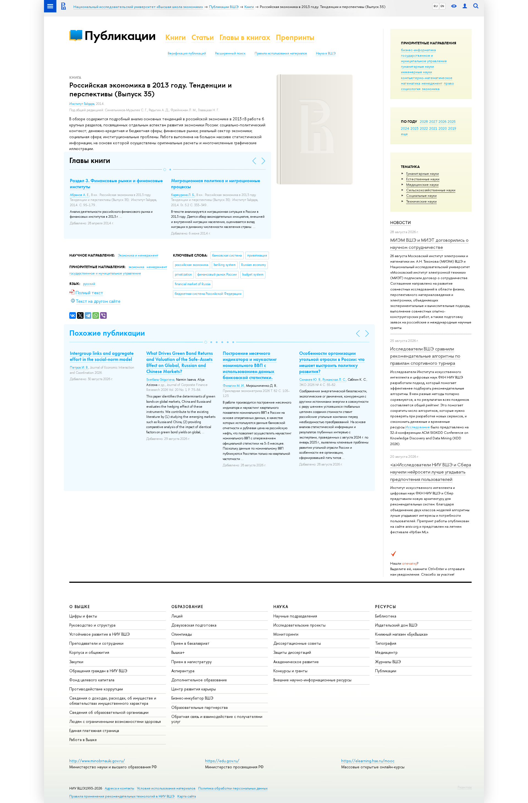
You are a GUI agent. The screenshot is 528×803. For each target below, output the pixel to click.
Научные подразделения (295, 616)
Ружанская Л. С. (334, 379)
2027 (433, 121)
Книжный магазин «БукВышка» (401, 634)
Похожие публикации (107, 333)
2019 (452, 128)
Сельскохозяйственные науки (430, 189)
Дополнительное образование (199, 679)
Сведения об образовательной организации (108, 712)
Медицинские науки (422, 184)
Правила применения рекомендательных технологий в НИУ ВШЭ (122, 796)
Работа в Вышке (83, 739)
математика (410, 83)
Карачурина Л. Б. (183, 195)
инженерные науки (416, 71)
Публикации (120, 35)
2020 (443, 128)
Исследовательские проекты (299, 625)
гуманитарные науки (417, 66)
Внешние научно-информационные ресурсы (312, 679)
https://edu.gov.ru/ (222, 760)
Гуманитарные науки (422, 173)
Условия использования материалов (166, 788)
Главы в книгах (244, 37)
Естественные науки (422, 178)
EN (442, 6)
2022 (424, 128)
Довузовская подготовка (193, 625)
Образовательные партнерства (199, 707)
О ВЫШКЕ (79, 606)
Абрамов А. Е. (79, 195)
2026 (442, 121)
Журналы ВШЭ (388, 661)
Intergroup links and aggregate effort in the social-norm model (102, 356)
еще (404, 133)
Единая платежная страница (94, 730)
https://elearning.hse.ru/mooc (367, 760)
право (449, 83)
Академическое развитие (296, 661)
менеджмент (432, 83)
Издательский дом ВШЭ (396, 625)
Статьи (202, 37)
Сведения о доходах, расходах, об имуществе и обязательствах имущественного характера (112, 700)
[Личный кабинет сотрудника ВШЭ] (465, 6)
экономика (430, 88)
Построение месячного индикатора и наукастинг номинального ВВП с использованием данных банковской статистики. (250, 365)
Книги (175, 37)
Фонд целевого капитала (91, 679)
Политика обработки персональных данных (233, 788)
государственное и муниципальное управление (424, 58)
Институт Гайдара (81, 104)
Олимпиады (181, 634)
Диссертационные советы (297, 643)
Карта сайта (186, 796)
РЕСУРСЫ (385, 606)
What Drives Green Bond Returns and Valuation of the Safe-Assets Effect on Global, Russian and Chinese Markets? (179, 362)
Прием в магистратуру (191, 661)
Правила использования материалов (281, 53)
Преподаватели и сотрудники (96, 643)
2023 (415, 128)
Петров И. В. (79, 367)
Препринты (295, 37)
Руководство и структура (92, 625)
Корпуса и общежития (89, 652)
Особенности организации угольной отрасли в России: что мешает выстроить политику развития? (332, 362)
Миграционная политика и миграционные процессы (215, 184)
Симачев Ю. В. (310, 379)
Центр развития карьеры (193, 689)
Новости (400, 222)
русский (89, 284)
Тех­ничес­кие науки (421, 201)
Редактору (465, 787)
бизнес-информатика (418, 49)
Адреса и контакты (119, 788)
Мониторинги (285, 634)
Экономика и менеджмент (138, 255)
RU (436, 6)
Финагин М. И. (233, 385)
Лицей (177, 616)
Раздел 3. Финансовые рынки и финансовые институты (116, 184)
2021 (433, 128)
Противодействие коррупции (96, 689)
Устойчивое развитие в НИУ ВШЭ (99, 634)
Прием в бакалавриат (190, 643)
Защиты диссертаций (292, 652)
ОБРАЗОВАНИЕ (187, 606)
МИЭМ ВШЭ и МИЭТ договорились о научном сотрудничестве (429, 243)
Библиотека (385, 616)
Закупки (76, 661)
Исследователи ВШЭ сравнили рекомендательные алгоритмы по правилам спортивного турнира (425, 355)
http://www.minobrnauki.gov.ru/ (97, 760)
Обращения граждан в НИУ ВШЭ (98, 670)
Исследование (417, 426)
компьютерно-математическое (426, 77)
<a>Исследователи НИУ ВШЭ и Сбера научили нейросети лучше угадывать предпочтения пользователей (430, 471)
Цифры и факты (83, 616)
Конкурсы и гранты (290, 670)
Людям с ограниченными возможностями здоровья (115, 721)
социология (410, 88)
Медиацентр (386, 652)
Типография (385, 643)
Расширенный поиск (230, 53)
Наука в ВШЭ (326, 53)
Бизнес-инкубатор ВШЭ (192, 698)
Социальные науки (421, 195)
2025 (452, 121)
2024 (405, 128)
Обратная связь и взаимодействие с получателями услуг (216, 719)
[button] (164, 169)
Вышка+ (178, 652)
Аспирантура (182, 670)
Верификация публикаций (187, 53)
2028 (424, 121)
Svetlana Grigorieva (160, 379)
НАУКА (280, 606)
